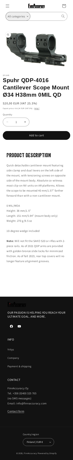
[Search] (63, 16)
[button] (7, 6)
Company (13, 358)
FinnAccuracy (30, 453)
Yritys (10, 349)
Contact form (15, 411)
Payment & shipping (19, 366)
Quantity (7, 114)
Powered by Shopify (47, 453)
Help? (36, 108)
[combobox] (49, 16)
